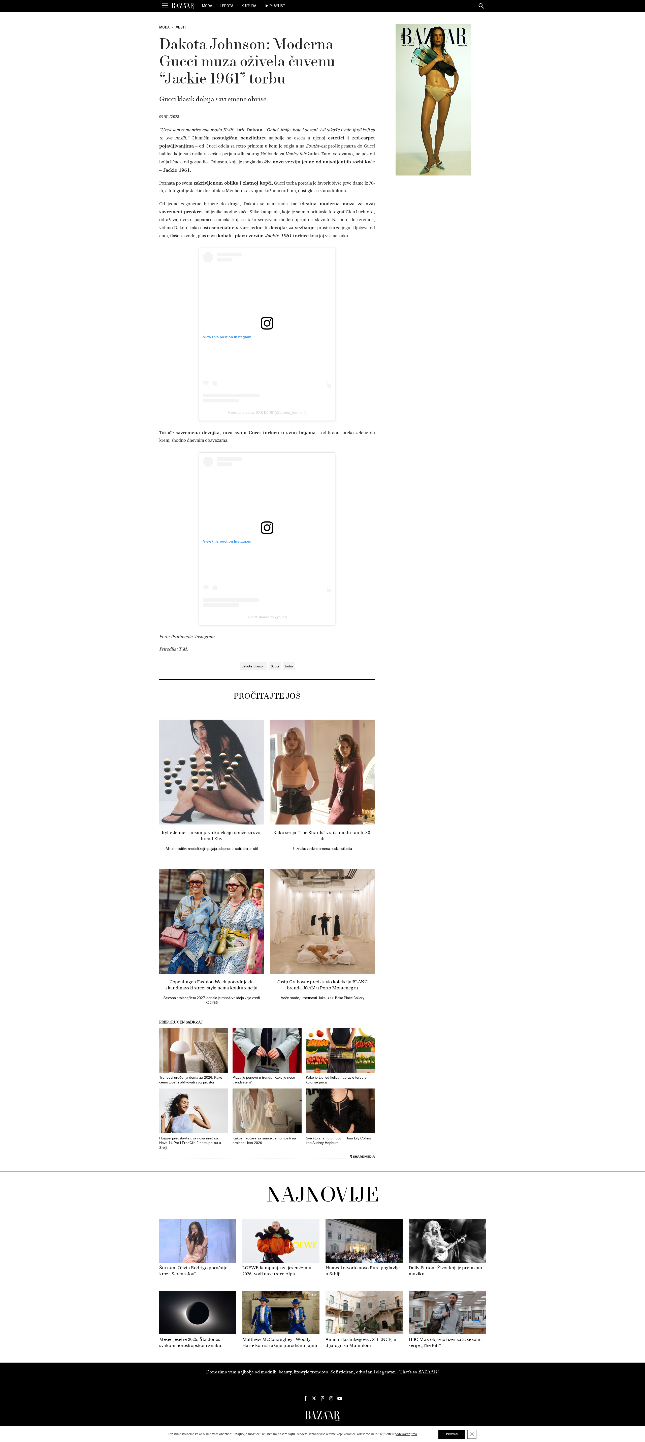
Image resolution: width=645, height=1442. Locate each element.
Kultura (249, 6)
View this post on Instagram (227, 337)
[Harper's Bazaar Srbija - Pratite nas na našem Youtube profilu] (339, 1398)
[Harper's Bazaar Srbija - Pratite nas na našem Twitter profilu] (314, 1398)
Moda (207, 6)
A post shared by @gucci (267, 617)
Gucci (275, 666)
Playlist (277, 6)
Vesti (181, 27)
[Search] (481, 6)
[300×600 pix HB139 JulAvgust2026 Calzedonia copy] (433, 99)
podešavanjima (406, 1434)
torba (289, 666)
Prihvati (452, 1434)
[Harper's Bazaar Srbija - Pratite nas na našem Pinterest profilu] (322, 1398)
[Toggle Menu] (165, 6)
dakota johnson (253, 666)
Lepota (227, 6)
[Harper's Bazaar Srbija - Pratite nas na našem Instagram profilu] (331, 1398)
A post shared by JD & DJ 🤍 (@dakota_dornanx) (267, 412)
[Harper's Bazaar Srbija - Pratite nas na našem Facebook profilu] (305, 1398)
